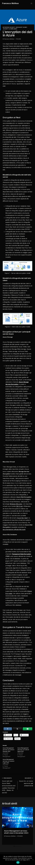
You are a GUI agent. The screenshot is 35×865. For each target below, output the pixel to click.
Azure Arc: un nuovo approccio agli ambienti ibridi (26, 782)
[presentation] (17, 817)
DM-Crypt (19, 506)
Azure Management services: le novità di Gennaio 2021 (8, 749)
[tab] (14, 846)
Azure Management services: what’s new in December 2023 (16, 832)
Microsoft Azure (21, 27)
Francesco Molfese (9, 39)
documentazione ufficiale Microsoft (14, 529)
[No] (33, 859)
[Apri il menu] (31, 3)
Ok (18, 862)
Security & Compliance (10, 28)
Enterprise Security (9, 27)
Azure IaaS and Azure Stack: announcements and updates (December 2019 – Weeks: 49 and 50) (8, 785)
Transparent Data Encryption (21, 554)
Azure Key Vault (22, 518)
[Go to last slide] (4, 826)
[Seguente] (30, 826)
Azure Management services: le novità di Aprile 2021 (23, 749)
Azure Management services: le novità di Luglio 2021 (8, 761)
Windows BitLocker (16, 504)
